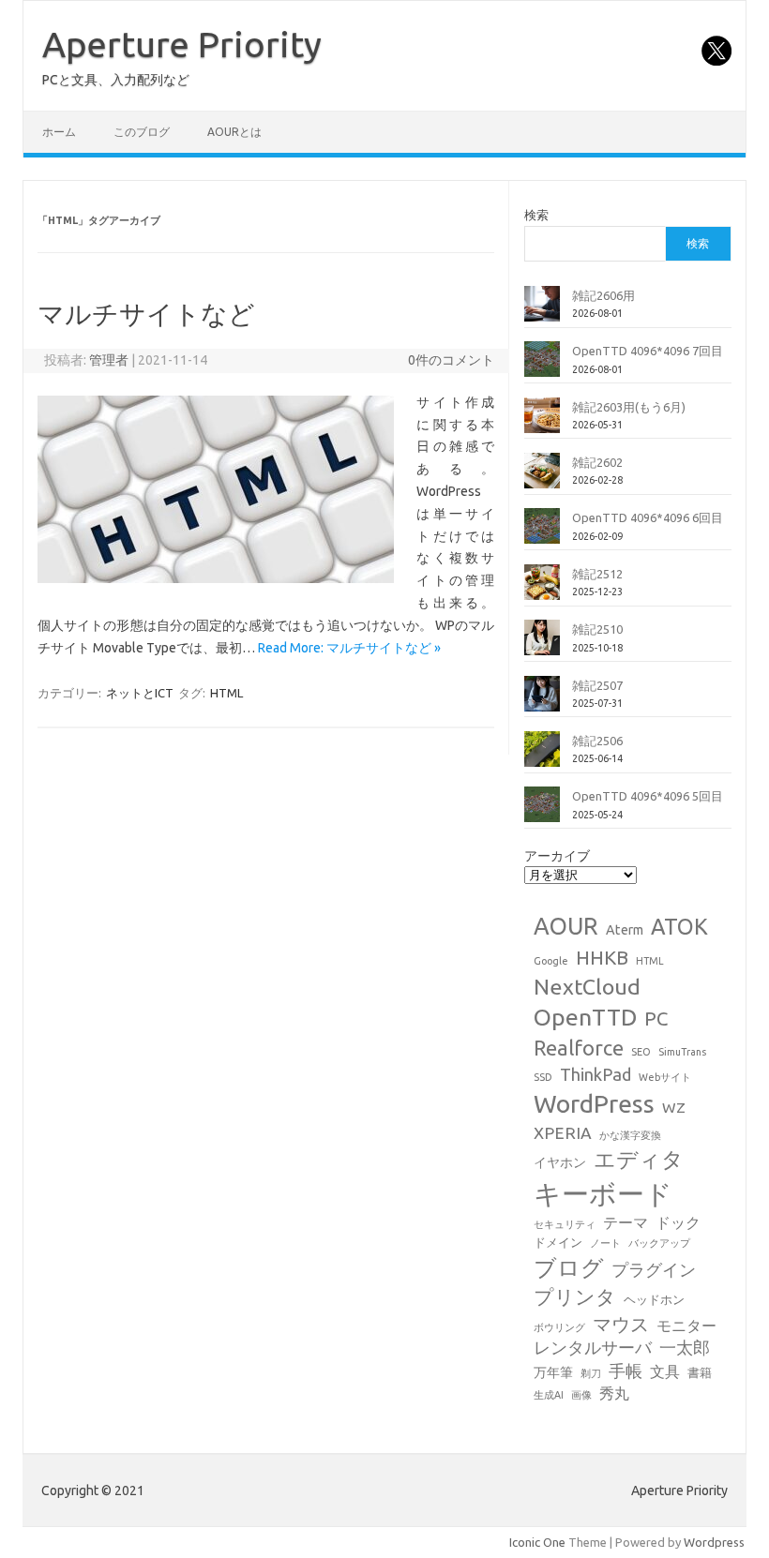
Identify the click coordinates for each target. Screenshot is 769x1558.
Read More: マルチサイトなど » (349, 647)
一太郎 (684, 1347)
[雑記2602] (542, 478)
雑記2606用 (603, 295)
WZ (674, 1107)
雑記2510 (597, 629)
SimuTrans (682, 1051)
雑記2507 (597, 685)
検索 (536, 214)
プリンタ (575, 1296)
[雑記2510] (542, 645)
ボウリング (559, 1327)
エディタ (639, 1159)
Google (551, 960)
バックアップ (659, 1243)
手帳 (625, 1371)
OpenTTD (585, 1017)
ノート (605, 1243)
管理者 (108, 359)
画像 (581, 1395)
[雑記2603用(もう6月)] (542, 422)
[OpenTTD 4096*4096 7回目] (542, 366)
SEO (641, 1051)
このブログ (141, 132)
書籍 (699, 1372)
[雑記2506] (542, 756)
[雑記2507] (542, 701)
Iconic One (537, 1542)
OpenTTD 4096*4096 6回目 (647, 517)
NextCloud (587, 986)
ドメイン (558, 1242)
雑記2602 (597, 462)
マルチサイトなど (146, 313)
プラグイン (653, 1270)
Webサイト (665, 1077)
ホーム (59, 132)
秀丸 (614, 1393)
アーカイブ (557, 855)
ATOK (679, 926)
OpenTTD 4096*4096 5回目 (647, 795)
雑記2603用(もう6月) (629, 406)
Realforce (579, 1048)
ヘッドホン (654, 1299)
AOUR (566, 926)
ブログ (569, 1267)
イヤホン (560, 1162)
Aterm (624, 929)
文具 (665, 1371)
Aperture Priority (182, 44)
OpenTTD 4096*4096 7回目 (647, 350)
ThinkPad (595, 1074)
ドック (678, 1222)
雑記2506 (597, 740)
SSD (543, 1077)
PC (656, 1018)
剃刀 (591, 1373)
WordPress (594, 1103)
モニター (686, 1325)
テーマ (625, 1222)
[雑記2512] (542, 589)
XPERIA (563, 1133)
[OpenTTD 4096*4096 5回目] (542, 811)
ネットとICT (139, 692)
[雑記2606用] (542, 311)
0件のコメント (451, 359)
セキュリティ (565, 1224)
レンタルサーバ (593, 1347)
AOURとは (234, 132)
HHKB (602, 957)
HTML (226, 692)
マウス (621, 1324)
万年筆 (553, 1372)
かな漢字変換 (630, 1135)
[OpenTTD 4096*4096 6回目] (542, 533)
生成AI (549, 1395)
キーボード (603, 1193)
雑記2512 (597, 573)
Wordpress (714, 1542)
